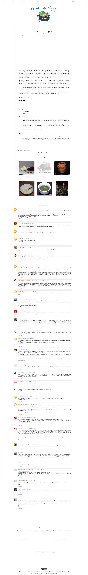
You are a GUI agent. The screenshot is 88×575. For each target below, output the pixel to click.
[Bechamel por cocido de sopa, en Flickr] (44, 51)
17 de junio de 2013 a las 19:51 (25, 499)
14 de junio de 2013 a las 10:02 (28, 255)
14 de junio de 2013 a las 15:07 (26, 331)
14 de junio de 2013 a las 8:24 (27, 209)
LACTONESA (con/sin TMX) (44, 177)
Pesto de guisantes (62, 197)
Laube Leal (20, 319)
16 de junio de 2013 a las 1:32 (28, 452)
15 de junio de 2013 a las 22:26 (31, 417)
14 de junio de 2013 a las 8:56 (25, 247)
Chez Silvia (20, 365)
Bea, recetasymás (22, 417)
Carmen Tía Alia (21, 428)
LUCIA (19, 396)
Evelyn (19, 331)
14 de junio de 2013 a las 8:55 (28, 238)
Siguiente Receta (63, 539)
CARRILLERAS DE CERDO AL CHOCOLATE (27, 177)
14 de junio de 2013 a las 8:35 (28, 231)
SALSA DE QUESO (26, 197)
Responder (20, 220)
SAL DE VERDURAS (62, 177)
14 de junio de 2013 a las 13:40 (27, 311)
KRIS (19, 349)
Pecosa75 (20, 311)
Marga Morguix (21, 299)
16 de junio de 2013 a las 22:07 (26, 489)
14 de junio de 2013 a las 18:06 (29, 372)
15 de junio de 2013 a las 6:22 (26, 396)
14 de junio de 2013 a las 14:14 (28, 318)
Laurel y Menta (21, 480)
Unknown (20, 231)
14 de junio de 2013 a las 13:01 (31, 291)
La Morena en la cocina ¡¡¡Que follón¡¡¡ (26, 280)
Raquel (19, 261)
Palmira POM (21, 338)
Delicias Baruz (21, 381)
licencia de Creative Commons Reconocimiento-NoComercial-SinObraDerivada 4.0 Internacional (49, 571)
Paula (19, 489)
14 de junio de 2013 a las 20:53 (30, 381)
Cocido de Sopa (37, 573)
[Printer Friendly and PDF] (49, 153)
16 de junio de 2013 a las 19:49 (30, 480)
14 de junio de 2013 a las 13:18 (30, 299)
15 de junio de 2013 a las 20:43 (32, 404)
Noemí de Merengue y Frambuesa (25, 469)
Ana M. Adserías (21, 291)
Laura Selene (21, 372)
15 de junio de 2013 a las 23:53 (31, 428)
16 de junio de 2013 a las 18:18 (39, 469)
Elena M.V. (20, 453)
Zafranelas (20, 238)
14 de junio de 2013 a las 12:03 (40, 280)
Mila (19, 247)
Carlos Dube (20, 223)
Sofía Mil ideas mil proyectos (24, 444)
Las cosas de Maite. (53, 573)
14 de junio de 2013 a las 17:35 (28, 365)
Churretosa (20, 255)
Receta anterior (24, 539)
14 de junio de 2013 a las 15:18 (29, 338)
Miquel (19, 388)
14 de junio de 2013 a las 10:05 (28, 266)
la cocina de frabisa (22, 404)
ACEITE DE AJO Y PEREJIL (44, 197)
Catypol (19, 209)
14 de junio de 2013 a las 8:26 (29, 223)
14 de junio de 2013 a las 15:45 (25, 349)
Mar (19, 499)
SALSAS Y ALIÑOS (26, 150)
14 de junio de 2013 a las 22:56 (26, 388)
